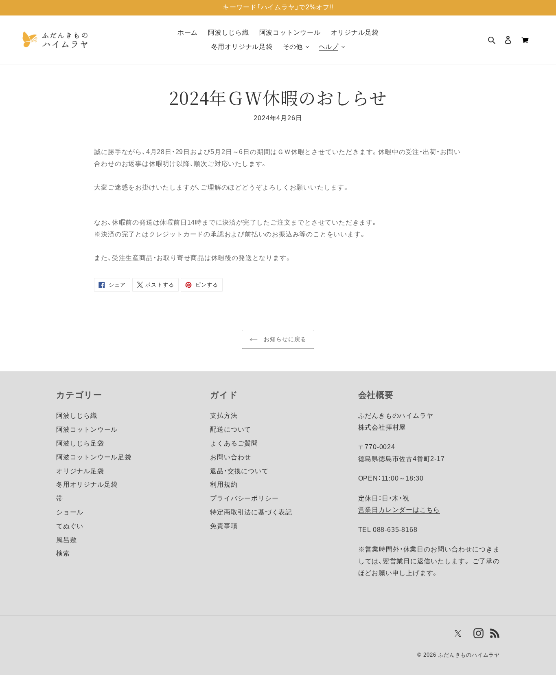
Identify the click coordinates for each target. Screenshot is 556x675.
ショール (69, 512)
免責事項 (223, 526)
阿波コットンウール (87, 429)
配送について (230, 429)
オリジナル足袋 (80, 471)
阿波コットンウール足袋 (93, 457)
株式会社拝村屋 (382, 427)
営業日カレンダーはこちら (399, 509)
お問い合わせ (230, 457)
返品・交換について (239, 471)
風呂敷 (66, 539)
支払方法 (223, 415)
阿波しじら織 (76, 415)
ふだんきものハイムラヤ (469, 655)
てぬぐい (69, 526)
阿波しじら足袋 (80, 443)
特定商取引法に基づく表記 (251, 512)
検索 (63, 553)
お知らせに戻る (284, 339)
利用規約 (223, 484)
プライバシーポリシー (244, 498)
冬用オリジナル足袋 (87, 484)
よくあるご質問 (234, 443)
